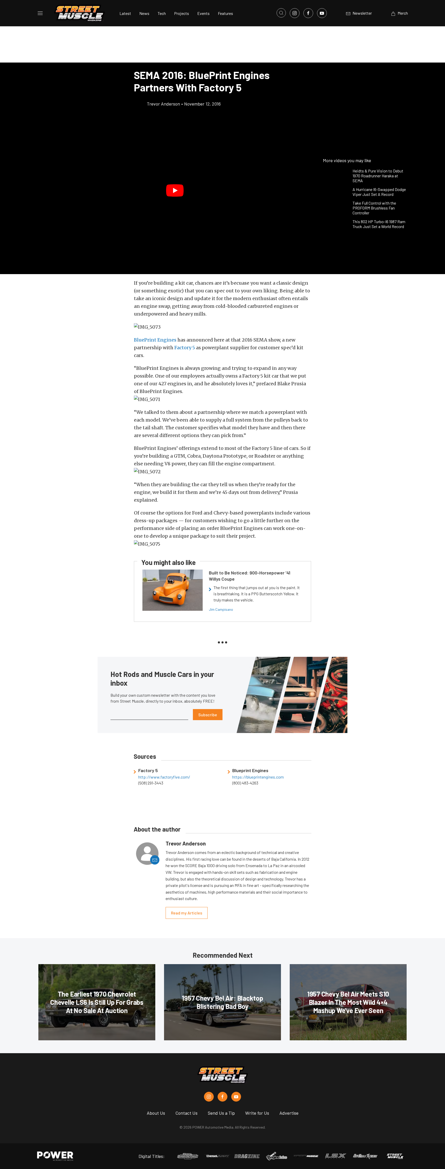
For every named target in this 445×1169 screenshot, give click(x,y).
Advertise (288, 1113)
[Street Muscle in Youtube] (236, 1097)
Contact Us (186, 1113)
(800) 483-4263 (245, 783)
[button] (175, 190)
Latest (125, 13)
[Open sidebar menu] (40, 13)
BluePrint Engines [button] (155, 340)
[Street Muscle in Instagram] (209, 1097)
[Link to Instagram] (294, 13)
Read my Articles (186, 912)
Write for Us (257, 1113)
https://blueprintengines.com (258, 777)
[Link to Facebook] (308, 13)
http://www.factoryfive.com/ (164, 777)
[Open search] (281, 13)
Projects (181, 13)
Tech (162, 13)
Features (225, 13)
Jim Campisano (221, 609)
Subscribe (207, 714)
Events (203, 13)
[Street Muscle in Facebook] (222, 1097)
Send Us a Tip (221, 1113)
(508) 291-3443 (150, 783)
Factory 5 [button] (184, 348)
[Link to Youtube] (322, 13)
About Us (156, 1113)
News (144, 13)
